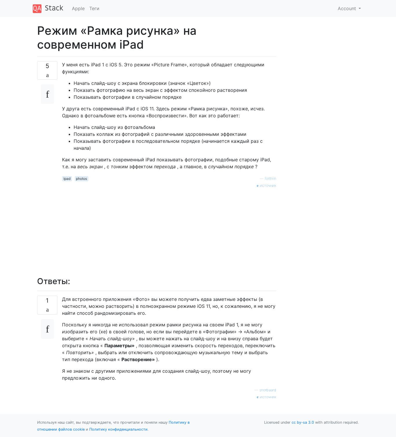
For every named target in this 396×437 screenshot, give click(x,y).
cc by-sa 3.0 (303, 422)
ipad (66, 178)
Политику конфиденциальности (118, 429)
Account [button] (347, 8)
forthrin (270, 178)
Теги (94, 8)
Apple (78, 8)
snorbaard (267, 390)
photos (81, 178)
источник (267, 185)
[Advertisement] (169, 229)
